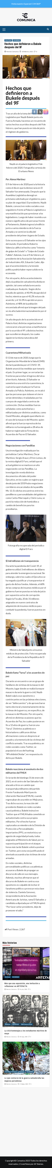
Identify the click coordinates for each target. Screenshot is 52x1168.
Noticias (7, 977)
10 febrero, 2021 (27, 52)
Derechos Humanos (11, 1072)
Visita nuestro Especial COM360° (26, 4)
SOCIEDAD (16, 40)
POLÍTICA (8, 40)
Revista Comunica (13, 52)
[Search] (47, 29)
